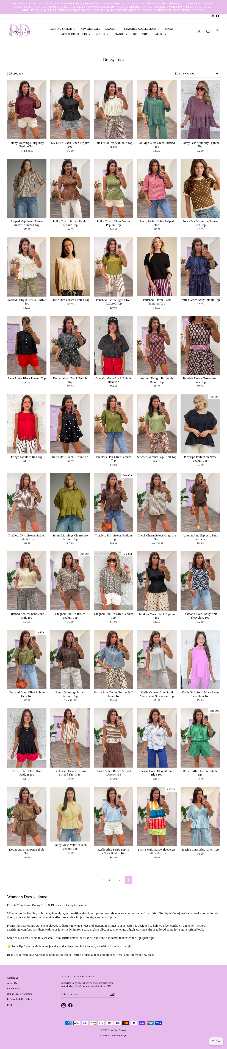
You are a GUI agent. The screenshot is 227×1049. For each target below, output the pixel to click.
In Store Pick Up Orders (19, 999)
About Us (12, 983)
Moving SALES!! (61, 28)
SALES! (158, 34)
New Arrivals (90, 28)
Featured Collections (140, 28)
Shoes (169, 28)
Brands (119, 34)
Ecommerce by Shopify (118, 1035)
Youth (100, 34)
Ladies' (110, 28)
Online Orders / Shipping (19, 993)
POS (102, 1035)
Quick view (27, 135)
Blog (9, 1004)
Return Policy (14, 988)
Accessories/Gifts (74, 34)
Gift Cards (140, 34)
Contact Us (12, 977)
